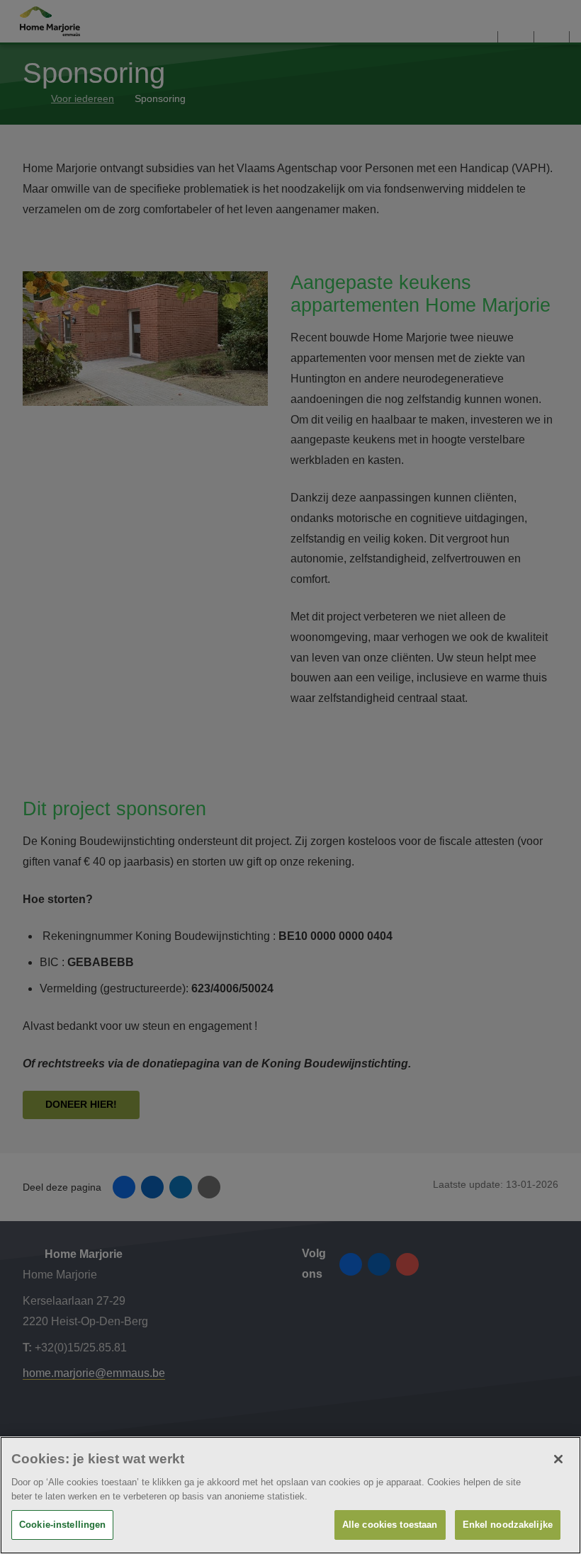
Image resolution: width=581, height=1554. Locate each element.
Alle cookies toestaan (390, 1524)
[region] (290, 1495)
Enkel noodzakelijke (508, 1524)
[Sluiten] (558, 1459)
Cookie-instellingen (62, 1524)
